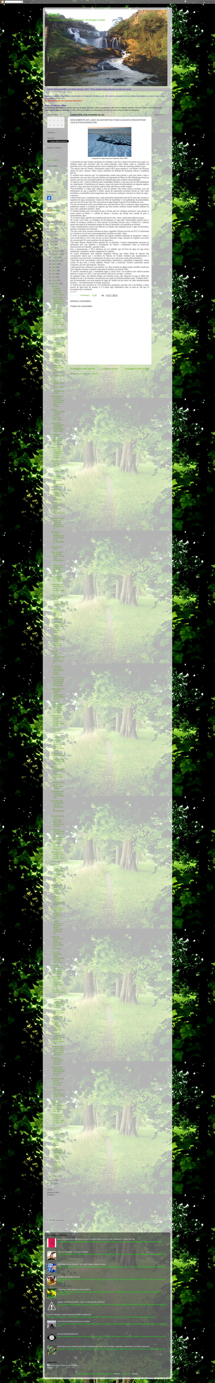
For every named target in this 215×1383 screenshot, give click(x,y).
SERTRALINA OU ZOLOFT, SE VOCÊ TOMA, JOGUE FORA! (81, 1264)
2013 (52, 245)
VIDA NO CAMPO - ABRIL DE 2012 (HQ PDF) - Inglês (57, 291)
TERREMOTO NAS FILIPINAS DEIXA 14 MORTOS (57, 1026)
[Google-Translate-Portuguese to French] (54, 121)
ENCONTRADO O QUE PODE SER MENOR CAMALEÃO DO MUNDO (57, 682)
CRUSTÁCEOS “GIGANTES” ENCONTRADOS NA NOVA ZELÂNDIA (57, 1051)
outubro (55, 257)
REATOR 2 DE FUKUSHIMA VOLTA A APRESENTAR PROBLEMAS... (57, 807)
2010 (52, 1183)
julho (54, 267)
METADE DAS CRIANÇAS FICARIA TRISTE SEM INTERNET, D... (57, 1120)
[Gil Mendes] (49, 199)
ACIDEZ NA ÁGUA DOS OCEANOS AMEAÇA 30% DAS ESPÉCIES (57, 495)
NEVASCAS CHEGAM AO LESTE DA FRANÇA (57, 1061)
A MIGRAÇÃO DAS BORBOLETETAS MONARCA (57, 890)
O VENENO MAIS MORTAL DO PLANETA (73, 1290)
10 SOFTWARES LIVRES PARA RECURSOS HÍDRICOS (69, 1315)
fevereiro (55, 284)
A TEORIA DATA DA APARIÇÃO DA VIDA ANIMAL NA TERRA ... (58, 1015)
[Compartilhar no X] (111, 295)
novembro (56, 254)
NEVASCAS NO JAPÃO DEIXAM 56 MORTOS (57, 1082)
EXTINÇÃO (55, 862)
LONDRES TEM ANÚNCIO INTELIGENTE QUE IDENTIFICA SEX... (57, 357)
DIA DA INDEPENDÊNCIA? (67, 1334)
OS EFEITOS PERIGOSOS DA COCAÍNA (73, 1321)
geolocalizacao (53, 160)
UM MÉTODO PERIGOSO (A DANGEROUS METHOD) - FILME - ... (58, 1071)
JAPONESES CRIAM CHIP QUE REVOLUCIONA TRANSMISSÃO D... (57, 372)
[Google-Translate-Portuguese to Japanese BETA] (50, 126)
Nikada (117, 1374)
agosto (55, 264)
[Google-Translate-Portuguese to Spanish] (62, 126)
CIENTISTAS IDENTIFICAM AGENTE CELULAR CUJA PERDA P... (57, 321)
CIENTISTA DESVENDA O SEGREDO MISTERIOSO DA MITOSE (57, 427)
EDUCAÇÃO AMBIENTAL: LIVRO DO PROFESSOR (57, 855)
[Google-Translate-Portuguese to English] (54, 126)
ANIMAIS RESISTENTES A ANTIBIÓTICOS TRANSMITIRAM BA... (57, 387)
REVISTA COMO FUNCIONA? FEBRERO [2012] (57, 346)
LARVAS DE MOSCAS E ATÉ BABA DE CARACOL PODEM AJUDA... (57, 1154)
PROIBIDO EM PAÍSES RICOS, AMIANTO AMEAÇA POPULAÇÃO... (57, 467)
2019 (52, 225)
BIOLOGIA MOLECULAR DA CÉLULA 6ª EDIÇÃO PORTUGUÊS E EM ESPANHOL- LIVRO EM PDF (96, 1239)
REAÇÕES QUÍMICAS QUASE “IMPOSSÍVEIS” (57, 1132)
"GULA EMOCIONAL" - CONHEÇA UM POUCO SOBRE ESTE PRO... (57, 1002)
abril (54, 277)
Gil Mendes (50, 194)
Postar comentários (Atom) (87, 374)
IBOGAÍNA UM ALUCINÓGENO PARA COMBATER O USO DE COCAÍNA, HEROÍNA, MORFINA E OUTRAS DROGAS (103, 1347)
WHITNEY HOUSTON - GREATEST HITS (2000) (57, 868)
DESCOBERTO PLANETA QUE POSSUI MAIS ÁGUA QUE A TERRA (57, 401)
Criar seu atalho (52, 202)
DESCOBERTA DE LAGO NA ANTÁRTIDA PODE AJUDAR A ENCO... (57, 627)
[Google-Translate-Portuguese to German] (58, 121)
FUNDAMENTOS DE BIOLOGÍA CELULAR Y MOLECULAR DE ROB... (57, 821)
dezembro (56, 251)
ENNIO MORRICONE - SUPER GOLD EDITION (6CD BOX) (57, 415)
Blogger (135, 1374)
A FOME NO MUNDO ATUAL (68, 1277)
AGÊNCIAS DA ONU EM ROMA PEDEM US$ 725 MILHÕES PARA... (58, 601)
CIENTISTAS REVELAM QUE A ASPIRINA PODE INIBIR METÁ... (57, 721)
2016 (52, 235)
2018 (52, 228)
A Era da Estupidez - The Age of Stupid (72, 1252)
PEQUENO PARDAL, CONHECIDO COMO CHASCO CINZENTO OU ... (57, 642)
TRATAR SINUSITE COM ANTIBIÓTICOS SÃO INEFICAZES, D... (57, 657)
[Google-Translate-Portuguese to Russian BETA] (58, 126)
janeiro (55, 1176)
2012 (52, 248)
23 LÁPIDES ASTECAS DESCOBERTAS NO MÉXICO (57, 670)
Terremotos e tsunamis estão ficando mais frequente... (57, 733)
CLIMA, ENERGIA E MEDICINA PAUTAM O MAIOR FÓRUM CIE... (58, 614)
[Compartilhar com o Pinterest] (116, 295)
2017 (52, 232)
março (54, 280)
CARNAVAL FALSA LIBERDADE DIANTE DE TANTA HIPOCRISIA (57, 439)
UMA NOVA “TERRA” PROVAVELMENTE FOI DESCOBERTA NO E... (57, 1038)
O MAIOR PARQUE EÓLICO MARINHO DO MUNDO (58, 901)
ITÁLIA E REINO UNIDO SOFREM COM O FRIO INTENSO (57, 878)
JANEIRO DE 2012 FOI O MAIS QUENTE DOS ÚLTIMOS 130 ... (57, 509)
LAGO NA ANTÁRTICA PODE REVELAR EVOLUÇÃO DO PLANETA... (57, 943)
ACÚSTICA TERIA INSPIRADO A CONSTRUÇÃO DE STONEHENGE (57, 538)
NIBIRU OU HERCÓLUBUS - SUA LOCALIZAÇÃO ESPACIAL (81, 1302)
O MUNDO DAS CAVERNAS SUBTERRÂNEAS (57, 795)
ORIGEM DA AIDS (56, 548)
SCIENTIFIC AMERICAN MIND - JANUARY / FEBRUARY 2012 (57, 982)
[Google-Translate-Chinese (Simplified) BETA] (50, 121)
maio (54, 274)
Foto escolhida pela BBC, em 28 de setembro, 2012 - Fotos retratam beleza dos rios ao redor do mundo (89, 89)
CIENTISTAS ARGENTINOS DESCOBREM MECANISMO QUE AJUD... (57, 759)
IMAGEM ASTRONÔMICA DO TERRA (57, 1142)
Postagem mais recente (83, 368)
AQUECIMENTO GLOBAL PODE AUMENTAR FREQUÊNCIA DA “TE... (57, 694)
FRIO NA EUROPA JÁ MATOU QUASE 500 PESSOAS (57, 969)
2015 (52, 238)
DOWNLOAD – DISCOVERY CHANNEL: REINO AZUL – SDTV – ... (57, 570)
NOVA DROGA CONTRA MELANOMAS (57, 311)
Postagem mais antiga (137, 368)
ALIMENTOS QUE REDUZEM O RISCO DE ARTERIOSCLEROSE (57, 745)
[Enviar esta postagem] (102, 295)
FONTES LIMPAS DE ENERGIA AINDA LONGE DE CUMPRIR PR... (56, 927)
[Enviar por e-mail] (107, 295)
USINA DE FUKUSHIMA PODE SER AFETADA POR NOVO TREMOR (57, 707)
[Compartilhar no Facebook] (114, 295)
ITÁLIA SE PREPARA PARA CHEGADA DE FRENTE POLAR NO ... (57, 957)
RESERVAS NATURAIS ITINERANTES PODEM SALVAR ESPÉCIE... (57, 453)
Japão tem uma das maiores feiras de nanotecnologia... (57, 588)
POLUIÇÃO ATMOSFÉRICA (58, 992)
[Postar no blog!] (109, 295)
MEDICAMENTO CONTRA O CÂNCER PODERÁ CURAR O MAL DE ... (57, 913)
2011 (52, 1180)
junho (54, 271)
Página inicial (110, 368)
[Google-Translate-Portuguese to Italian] (62, 121)
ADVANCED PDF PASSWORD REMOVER (57, 846)
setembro (56, 261)
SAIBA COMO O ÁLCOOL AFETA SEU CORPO (57, 785)
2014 (52, 241)
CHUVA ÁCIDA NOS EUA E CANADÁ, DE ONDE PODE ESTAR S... (57, 302)
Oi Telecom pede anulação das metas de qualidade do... (57, 1167)
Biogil (53, 14)
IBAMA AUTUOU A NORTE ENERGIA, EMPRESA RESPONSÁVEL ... (57, 524)
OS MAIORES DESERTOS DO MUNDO (57, 579)
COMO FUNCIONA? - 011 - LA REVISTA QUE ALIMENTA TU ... (58, 1093)
